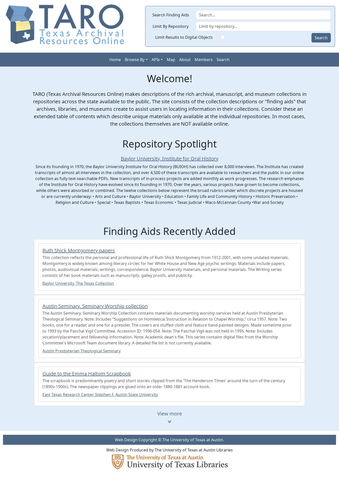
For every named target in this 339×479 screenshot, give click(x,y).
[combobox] (263, 26)
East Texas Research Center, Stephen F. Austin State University (100, 394)
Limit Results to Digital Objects (184, 37)
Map (171, 59)
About (185, 59)
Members (204, 59)
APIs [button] (156, 59)
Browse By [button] (134, 59)
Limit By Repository (171, 26)
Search (321, 37)
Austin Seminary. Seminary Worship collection (95, 306)
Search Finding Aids (170, 15)
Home (115, 59)
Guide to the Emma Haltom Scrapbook (86, 373)
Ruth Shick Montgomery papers (78, 250)
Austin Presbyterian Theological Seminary (81, 351)
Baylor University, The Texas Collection (78, 283)
